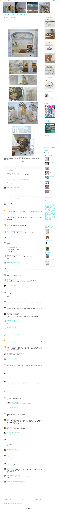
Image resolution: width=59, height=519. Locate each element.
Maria (7, 327)
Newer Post (8, 499)
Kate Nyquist (9, 187)
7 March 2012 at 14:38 (14, 402)
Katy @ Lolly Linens (10, 427)
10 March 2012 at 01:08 (12, 449)
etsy (54, 207)
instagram (46, 210)
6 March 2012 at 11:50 (13, 320)
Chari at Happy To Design (11, 438)
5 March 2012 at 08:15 (15, 187)
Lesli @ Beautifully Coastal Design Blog (14, 179)
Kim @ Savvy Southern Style (11, 353)
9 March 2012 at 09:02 (19, 438)
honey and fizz (48, 253)
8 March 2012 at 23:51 (18, 427)
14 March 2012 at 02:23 (13, 468)
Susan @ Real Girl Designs (11, 236)
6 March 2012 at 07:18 (12, 285)
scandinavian (53, 213)
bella (50, 204)
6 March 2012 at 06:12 (12, 279)
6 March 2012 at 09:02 (21, 300)
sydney (46, 216)
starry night (51, 185)
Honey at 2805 (9, 432)
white (27, 168)
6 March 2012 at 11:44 (16, 313)
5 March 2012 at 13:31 (21, 247)
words (51, 219)
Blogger (31, 508)
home (5, 14)
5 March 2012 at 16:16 (17, 262)
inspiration (15, 14)
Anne (7, 449)
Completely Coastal (10, 262)
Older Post (38, 499)
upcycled (45, 218)
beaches (46, 204)
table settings (52, 217)
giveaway (50, 157)
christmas (46, 206)
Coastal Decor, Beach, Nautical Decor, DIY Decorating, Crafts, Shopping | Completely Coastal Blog (49, 228)
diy (9, 14)
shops (45, 215)
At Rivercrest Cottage (10, 334)
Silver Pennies (48, 252)
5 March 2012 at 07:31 (15, 173)
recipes (53, 212)
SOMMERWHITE (9, 173)
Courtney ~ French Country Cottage (13, 481)
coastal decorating (11, 168)
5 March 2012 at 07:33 (25, 179)
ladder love (51, 190)
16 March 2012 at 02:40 (23, 481)
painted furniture (22, 168)
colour (51, 206)
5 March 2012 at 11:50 (14, 224)
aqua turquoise (47, 202)
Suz (7, 285)
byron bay (52, 205)
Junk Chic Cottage (48, 240)
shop (21, 14)
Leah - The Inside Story (11, 231)
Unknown (8, 320)
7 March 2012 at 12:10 (13, 358)
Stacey (8, 419)
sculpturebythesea (47, 214)
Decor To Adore (9, 313)
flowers (45, 208)
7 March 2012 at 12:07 (20, 353)
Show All (53, 266)
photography (46, 212)
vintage (45, 219)
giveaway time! (51, 176)
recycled (46, 213)
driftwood (46, 207)
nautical (45, 211)
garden (50, 208)
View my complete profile (48, 100)
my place (16, 168)
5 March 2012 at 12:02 (20, 236)
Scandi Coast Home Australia (12, 247)
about (25, 14)
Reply (7, 191)
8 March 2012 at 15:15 (13, 419)
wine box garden (50, 172)
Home (23, 499)
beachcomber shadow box (51, 163)
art (54, 202)
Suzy (7, 390)
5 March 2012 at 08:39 (16, 203)
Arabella (8, 224)
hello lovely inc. (48, 225)
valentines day (52, 218)
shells (53, 214)
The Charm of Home (10, 475)
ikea (54, 208)
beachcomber (9, 203)
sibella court (52, 215)
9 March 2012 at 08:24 (15, 432)
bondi (48, 205)
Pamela (8, 358)
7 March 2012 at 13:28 (12, 390)
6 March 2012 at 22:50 (12, 327)
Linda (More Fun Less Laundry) (12, 300)
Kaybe (7, 279)
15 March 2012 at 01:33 (17, 475)
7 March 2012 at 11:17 (13, 346)
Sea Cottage (47, 261)
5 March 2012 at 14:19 (15, 255)
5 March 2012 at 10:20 (14, 216)
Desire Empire (9, 255)
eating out (50, 207)
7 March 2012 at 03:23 (18, 334)
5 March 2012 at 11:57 (19, 231)
